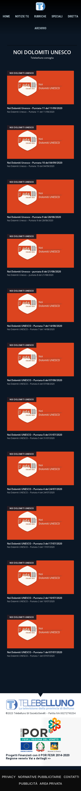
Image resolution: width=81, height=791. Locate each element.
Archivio (40, 28)
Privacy (9, 777)
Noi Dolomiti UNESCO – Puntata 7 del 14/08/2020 (34, 326)
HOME (6, 16)
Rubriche (40, 16)
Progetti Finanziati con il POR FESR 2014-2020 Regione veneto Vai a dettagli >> (37, 757)
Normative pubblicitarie (39, 777)
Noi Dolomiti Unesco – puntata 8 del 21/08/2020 (34, 271)
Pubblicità (28, 783)
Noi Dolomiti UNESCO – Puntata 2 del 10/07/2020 (34, 598)
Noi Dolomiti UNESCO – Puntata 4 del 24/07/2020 (34, 489)
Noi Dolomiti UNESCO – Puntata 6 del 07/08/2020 (34, 380)
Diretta (73, 16)
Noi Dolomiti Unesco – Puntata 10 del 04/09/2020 (34, 162)
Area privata (51, 783)
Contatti (71, 777)
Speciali (57, 16)
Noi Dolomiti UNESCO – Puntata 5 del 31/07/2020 (34, 434)
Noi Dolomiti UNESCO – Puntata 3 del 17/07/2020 (34, 543)
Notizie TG (22, 16)
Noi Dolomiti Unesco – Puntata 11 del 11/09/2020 (34, 108)
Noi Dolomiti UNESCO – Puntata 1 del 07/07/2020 (34, 652)
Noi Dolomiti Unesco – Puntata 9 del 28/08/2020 (34, 217)
